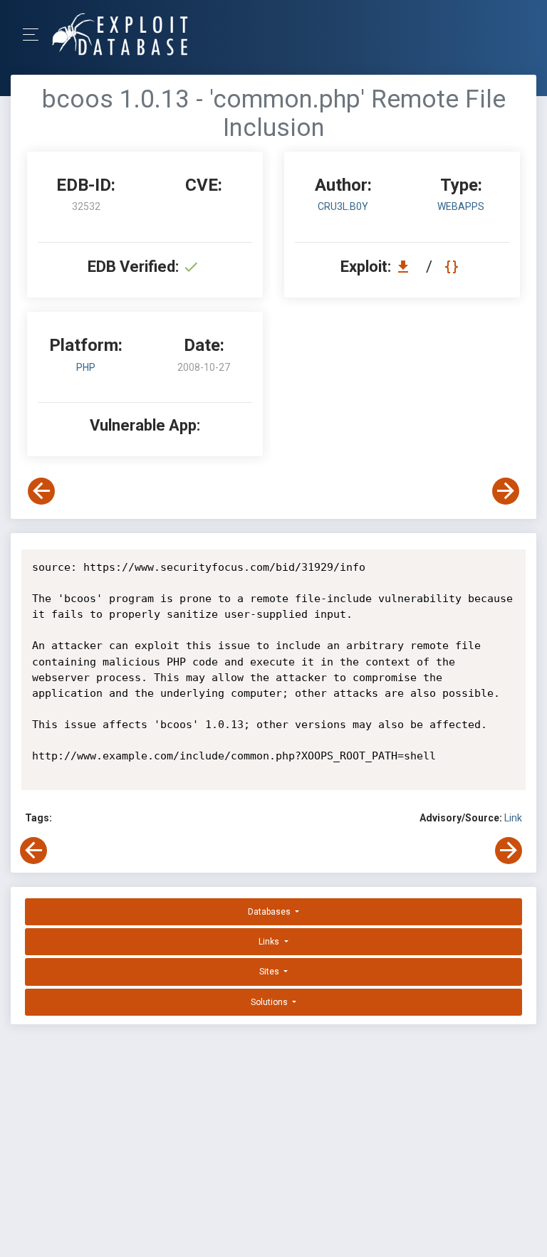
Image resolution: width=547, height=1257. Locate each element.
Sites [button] (270, 972)
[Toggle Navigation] (35, 34)
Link (513, 818)
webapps (460, 206)
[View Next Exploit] (505, 491)
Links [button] (270, 942)
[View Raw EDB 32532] (453, 266)
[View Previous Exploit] (41, 491)
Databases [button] (270, 912)
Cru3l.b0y (343, 206)
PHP (85, 367)
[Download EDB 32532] (407, 266)
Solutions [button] (270, 1002)
